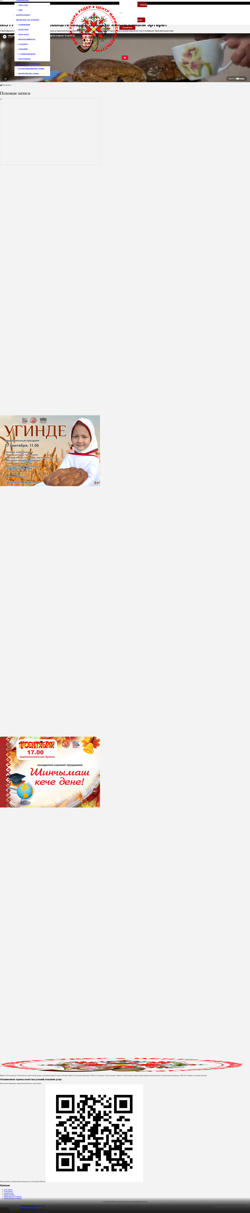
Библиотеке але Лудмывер (12, 1196)
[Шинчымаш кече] (50, 807)
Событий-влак (9, 1193)
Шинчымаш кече (27, 1209)
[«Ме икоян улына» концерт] (50, 164)
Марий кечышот (9, 1195)
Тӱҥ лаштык (8, 1189)
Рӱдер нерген (8, 1191)
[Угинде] (50, 485)
